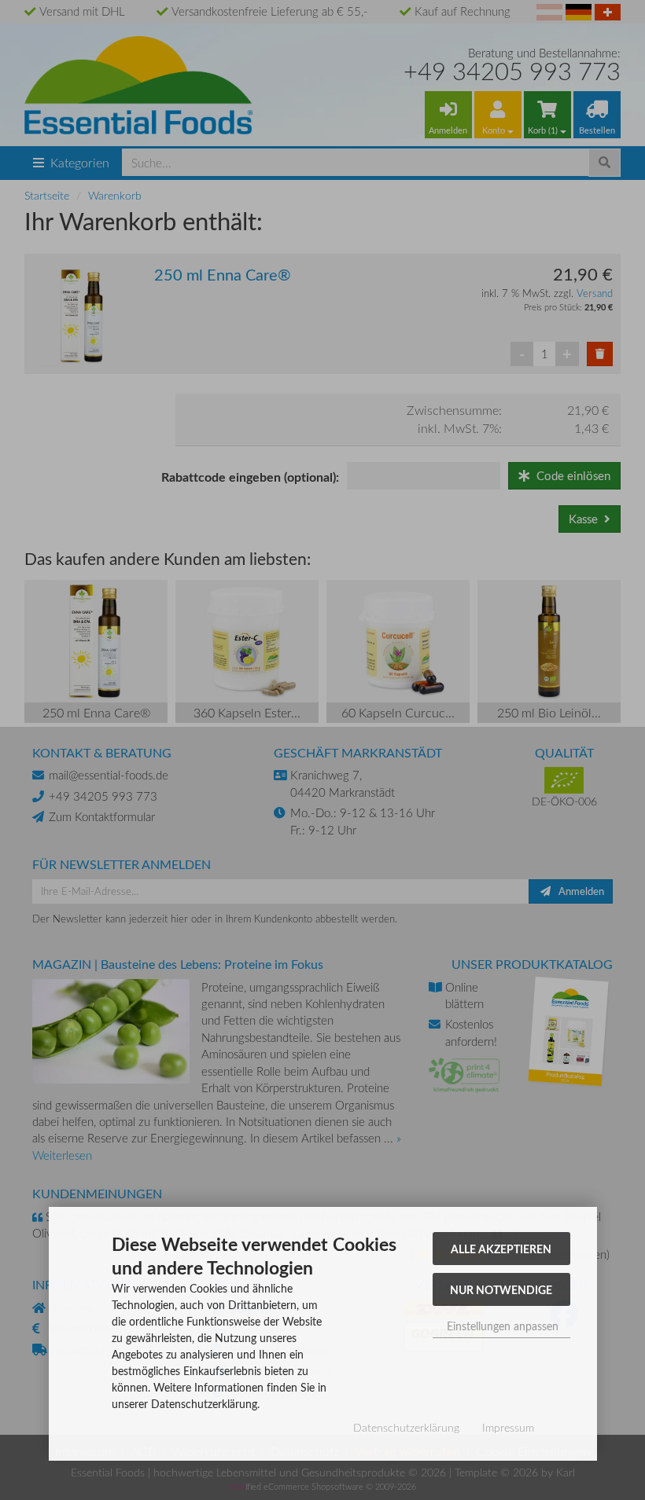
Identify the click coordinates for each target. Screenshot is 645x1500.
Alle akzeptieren (501, 1248)
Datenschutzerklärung (406, 1427)
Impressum (508, 1427)
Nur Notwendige (501, 1289)
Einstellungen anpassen (501, 1325)
